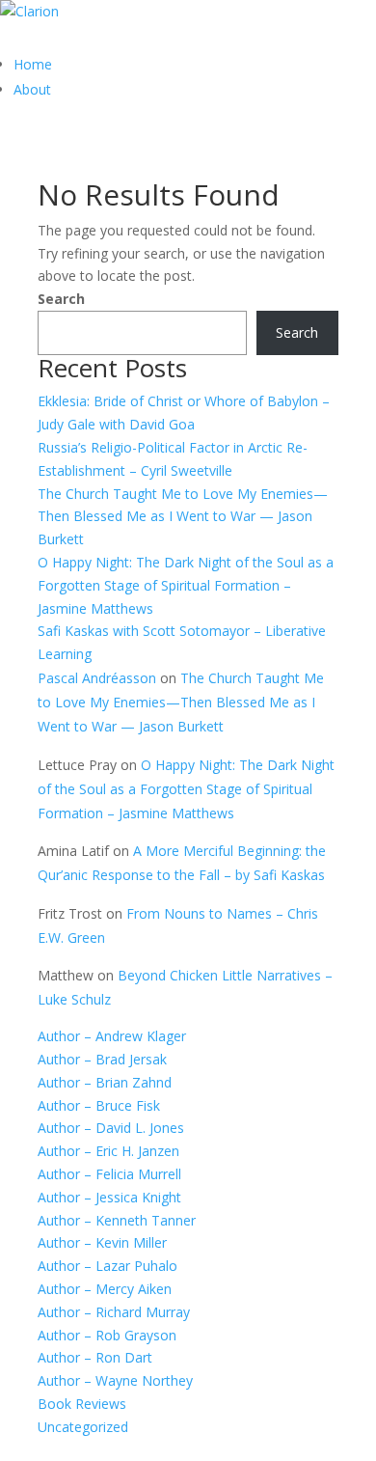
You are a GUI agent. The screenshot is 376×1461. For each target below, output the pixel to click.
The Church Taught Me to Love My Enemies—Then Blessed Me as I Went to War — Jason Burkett (183, 516)
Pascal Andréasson (97, 678)
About (32, 89)
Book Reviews (82, 1403)
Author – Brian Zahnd (105, 1082)
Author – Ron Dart (95, 1357)
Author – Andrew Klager (112, 1036)
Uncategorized (83, 1427)
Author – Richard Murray (114, 1312)
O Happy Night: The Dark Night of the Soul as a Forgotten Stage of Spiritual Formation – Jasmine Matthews (186, 585)
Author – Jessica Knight (109, 1197)
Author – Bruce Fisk (99, 1105)
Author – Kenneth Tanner (117, 1220)
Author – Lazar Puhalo (107, 1265)
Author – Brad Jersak (102, 1059)
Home (32, 64)
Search (61, 298)
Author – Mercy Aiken (105, 1289)
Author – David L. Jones (111, 1127)
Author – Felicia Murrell (109, 1174)
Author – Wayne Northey (115, 1380)
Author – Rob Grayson (107, 1335)
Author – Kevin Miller (102, 1242)
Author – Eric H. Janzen (108, 1151)
